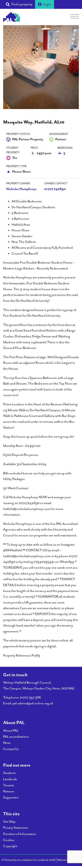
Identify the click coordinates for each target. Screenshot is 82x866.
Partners (8, 791)
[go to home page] (11, 16)
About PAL (11, 731)
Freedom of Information (19, 834)
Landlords (10, 779)
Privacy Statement (15, 828)
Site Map (9, 822)
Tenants (8, 785)
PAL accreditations (16, 737)
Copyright (10, 846)
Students (9, 773)
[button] (19, 4)
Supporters (11, 798)
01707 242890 (55, 189)
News (7, 743)
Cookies (9, 840)
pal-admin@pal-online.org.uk (32, 703)
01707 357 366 (30, 698)
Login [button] (47, 4)
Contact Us (11, 749)
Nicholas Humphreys (21, 189)
